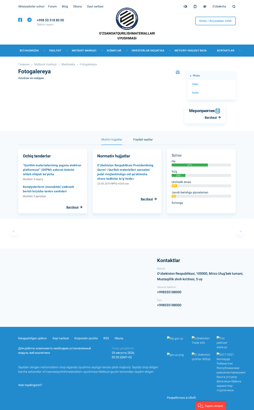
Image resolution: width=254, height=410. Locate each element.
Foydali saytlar (143, 139)
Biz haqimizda (29, 50)
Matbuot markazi (84, 50)
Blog (65, 6)
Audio (195, 92)
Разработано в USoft (181, 397)
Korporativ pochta (86, 338)
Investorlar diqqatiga (148, 50)
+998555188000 (169, 292)
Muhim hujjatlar (111, 139)
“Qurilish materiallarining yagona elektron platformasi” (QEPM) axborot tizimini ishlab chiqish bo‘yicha (52, 170)
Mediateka (68, 64)
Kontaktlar (225, 50)
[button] (210, 405)
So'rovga (177, 203)
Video (195, 84)
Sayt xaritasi (95, 6)
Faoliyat (55, 50)
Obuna (77, 6)
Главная (24, 64)
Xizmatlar (114, 50)
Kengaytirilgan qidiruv (32, 338)
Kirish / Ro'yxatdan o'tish (215, 21)
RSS (106, 338)
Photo (196, 75)
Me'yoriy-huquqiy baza (191, 50)
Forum (52, 6)
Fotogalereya (88, 64)
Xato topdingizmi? (30, 385)
